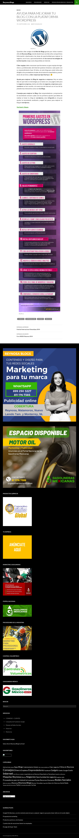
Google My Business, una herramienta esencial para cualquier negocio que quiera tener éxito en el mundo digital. (36, 813)
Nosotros (29, 2)
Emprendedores (30, 319)
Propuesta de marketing (10, 816)
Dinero (17, 770)
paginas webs (60, 777)
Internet (40, 319)
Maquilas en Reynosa (60, 774)
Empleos (24, 770)
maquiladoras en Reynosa (31, 774)
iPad (14, 774)
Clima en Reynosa (66, 767)
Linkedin (22, 774)
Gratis (70, 770)
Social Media (64, 783)
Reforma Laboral (7, 783)
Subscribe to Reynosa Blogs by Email (14, 744)
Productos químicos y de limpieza (13, 820)
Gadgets (54, 770)
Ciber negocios (54, 767)
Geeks (61, 770)
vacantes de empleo (26, 785)
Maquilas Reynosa (12, 776)
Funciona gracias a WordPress (10, 835)
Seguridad (45, 783)
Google (65, 770)
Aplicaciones (7, 767)
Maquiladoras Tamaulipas (47, 774)
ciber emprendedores (43, 767)
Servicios (46, 2)
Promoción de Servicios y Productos (62, 2)
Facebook (47, 770)
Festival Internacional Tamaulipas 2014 (28, 328)
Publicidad (30, 780)
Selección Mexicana (54, 783)
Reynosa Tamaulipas (37, 783)
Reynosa (15, 783)
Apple (12, 767)
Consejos (21, 319)
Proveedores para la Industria (15, 780)
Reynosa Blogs (8, 2)
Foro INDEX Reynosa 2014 (25, 335)
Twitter (18, 785)
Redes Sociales (63, 779)
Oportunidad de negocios (46, 777)
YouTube (33, 785)
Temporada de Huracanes (9, 785)
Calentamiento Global (30, 767)
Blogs (19, 10)
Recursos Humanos (47, 780)
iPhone (17, 774)
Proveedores (38, 2)
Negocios (48, 319)
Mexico (23, 777)
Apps (16, 767)
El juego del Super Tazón (10, 827)
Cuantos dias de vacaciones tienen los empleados (17, 823)
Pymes (37, 780)
